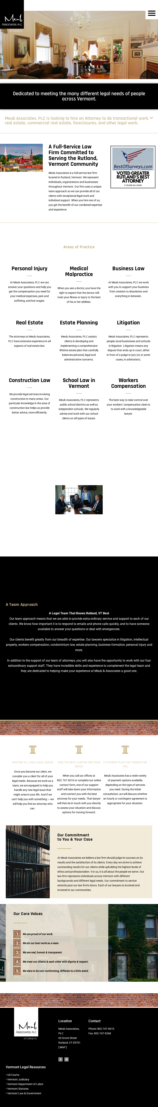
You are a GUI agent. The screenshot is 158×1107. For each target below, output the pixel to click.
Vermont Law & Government (24, 1093)
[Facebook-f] (60, 1059)
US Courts (13, 1074)
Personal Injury (29, 268)
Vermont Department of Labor (25, 1084)
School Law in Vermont (79, 383)
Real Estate (29, 322)
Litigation (128, 322)
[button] (151, 13)
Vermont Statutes (18, 1088)
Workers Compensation (128, 383)
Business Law (128, 268)
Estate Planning (79, 322)
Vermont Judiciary (18, 1079)
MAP (63, 1047)
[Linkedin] (66, 1059)
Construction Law (29, 380)
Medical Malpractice (79, 271)
